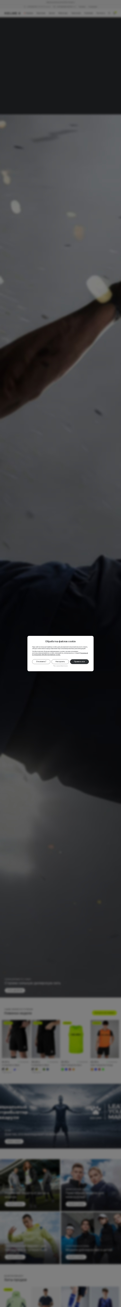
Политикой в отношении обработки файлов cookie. (60, 654)
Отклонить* (41, 661)
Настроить (60, 661)
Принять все (79, 661)
